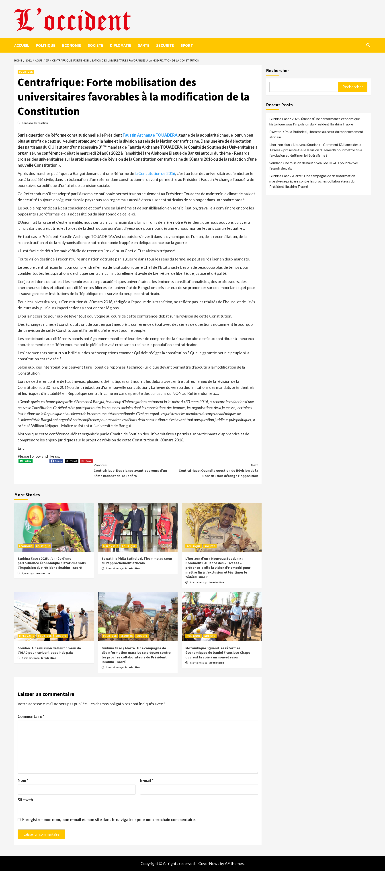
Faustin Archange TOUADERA (150, 135)
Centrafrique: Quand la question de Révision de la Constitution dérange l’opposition (218, 470)
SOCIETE (95, 45)
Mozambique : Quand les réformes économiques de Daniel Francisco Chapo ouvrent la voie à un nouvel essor (217, 653)
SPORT (187, 45)
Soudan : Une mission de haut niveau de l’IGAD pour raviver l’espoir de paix (49, 650)
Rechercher (277, 70)
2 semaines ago (115, 568)
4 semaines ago (31, 658)
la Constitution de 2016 (155, 173)
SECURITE (165, 45)
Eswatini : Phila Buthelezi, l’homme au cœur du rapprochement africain (137, 560)
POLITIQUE (45, 45)
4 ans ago (27, 123)
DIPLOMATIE (120, 45)
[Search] (368, 45)
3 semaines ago (199, 582)
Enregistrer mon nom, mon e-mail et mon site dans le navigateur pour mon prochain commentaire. (109, 819)
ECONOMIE (71, 45)
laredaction (41, 123)
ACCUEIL (21, 45)
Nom (23, 780)
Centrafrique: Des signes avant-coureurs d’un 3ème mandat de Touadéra (130, 470)
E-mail (147, 780)
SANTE (143, 45)
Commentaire (31, 716)
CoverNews (208, 863)
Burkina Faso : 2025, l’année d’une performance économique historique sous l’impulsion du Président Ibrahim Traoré (52, 563)
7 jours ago (28, 573)
